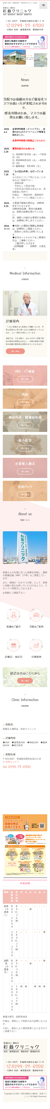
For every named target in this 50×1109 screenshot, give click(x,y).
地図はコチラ (12, 762)
